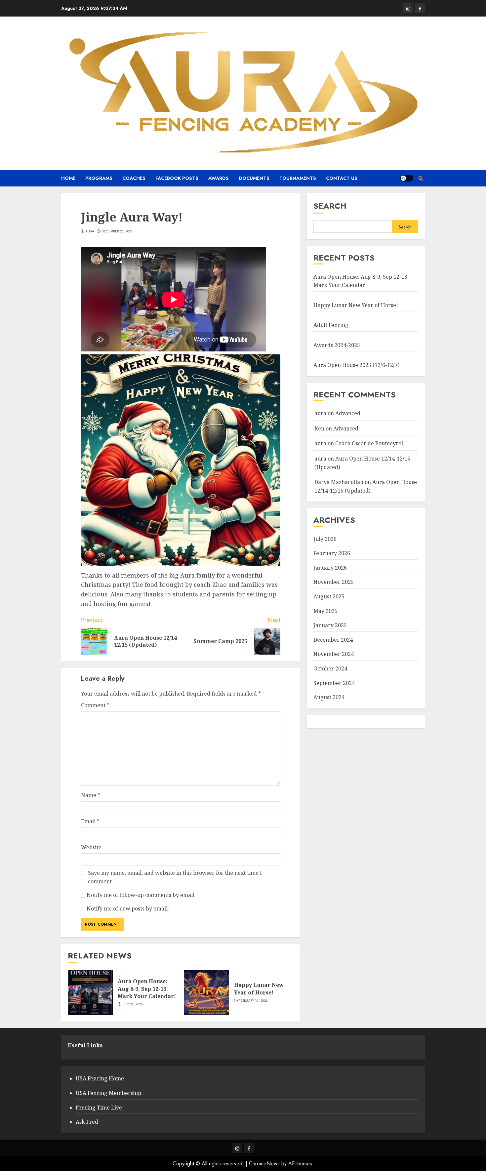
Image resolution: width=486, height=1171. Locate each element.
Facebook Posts (176, 178)
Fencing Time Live (99, 1107)
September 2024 (334, 682)
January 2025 (330, 625)
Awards (218, 178)
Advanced (347, 413)
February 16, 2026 (252, 1000)
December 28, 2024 (117, 231)
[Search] (421, 178)
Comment (95, 705)
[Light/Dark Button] (406, 178)
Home (68, 178)
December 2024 (333, 639)
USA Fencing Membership (108, 1093)
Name (90, 795)
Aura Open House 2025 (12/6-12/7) (356, 365)
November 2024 (333, 654)
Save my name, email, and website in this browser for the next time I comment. (175, 877)
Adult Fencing (330, 325)
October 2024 (330, 668)
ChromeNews (264, 1163)
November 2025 (333, 582)
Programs (98, 178)
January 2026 (330, 567)
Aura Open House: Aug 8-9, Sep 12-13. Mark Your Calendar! (147, 989)
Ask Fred (87, 1121)
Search (329, 206)
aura (89, 231)
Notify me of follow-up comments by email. (141, 895)
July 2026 (325, 539)
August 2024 (328, 697)
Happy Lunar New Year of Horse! (259, 988)
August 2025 (328, 596)
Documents (254, 178)
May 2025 (325, 610)
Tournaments (297, 178)
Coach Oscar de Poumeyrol (369, 443)
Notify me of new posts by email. (128, 908)
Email (90, 821)
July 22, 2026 (132, 1004)
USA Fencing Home (100, 1078)
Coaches (133, 178)
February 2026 (331, 553)
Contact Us (341, 178)
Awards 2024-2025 (336, 345)
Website (91, 847)
